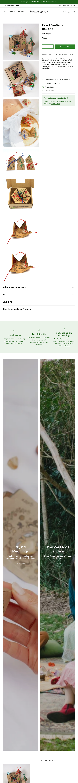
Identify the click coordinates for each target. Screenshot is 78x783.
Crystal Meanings (8, 5)
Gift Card (66, 5)
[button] (5, 12)
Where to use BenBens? (15, 287)
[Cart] (73, 12)
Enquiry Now (55, 103)
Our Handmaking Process (17, 309)
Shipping (7, 301)
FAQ (17, 5)
